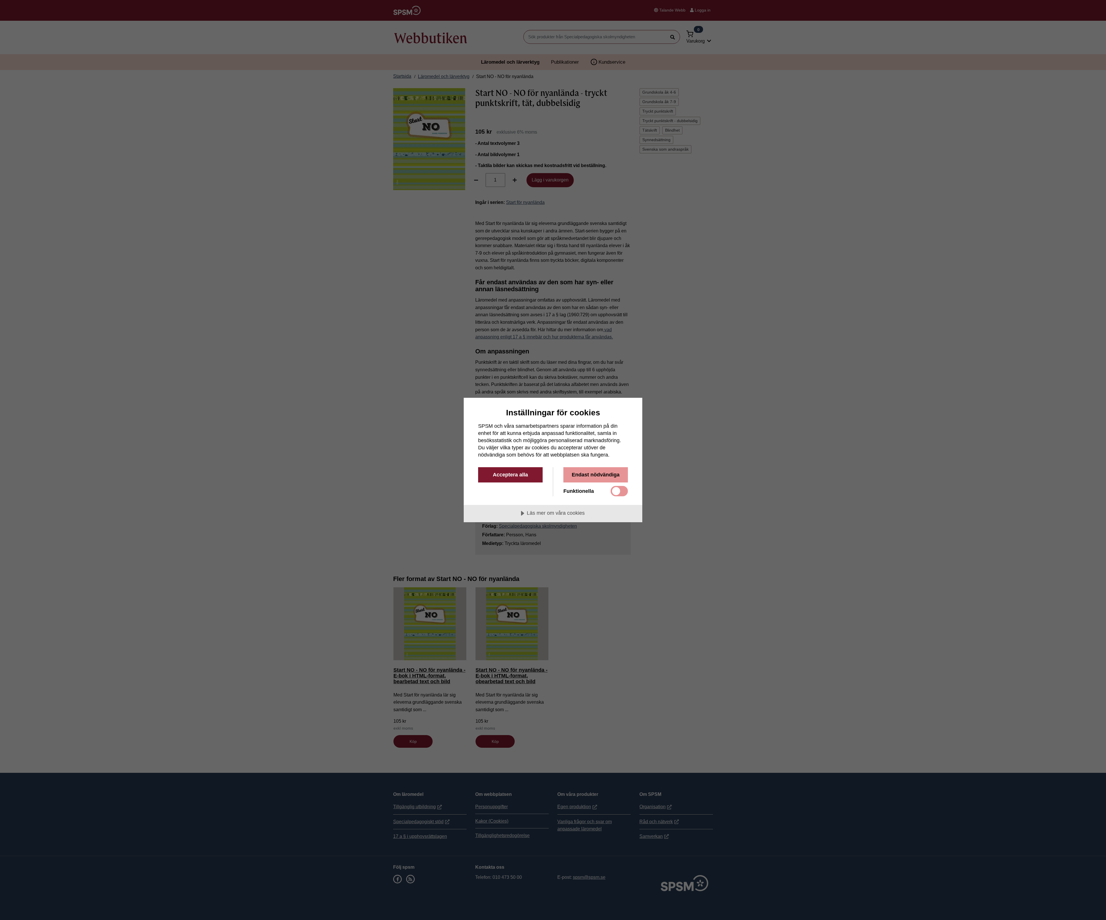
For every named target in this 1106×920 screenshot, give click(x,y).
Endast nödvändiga (596, 475)
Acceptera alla (510, 475)
